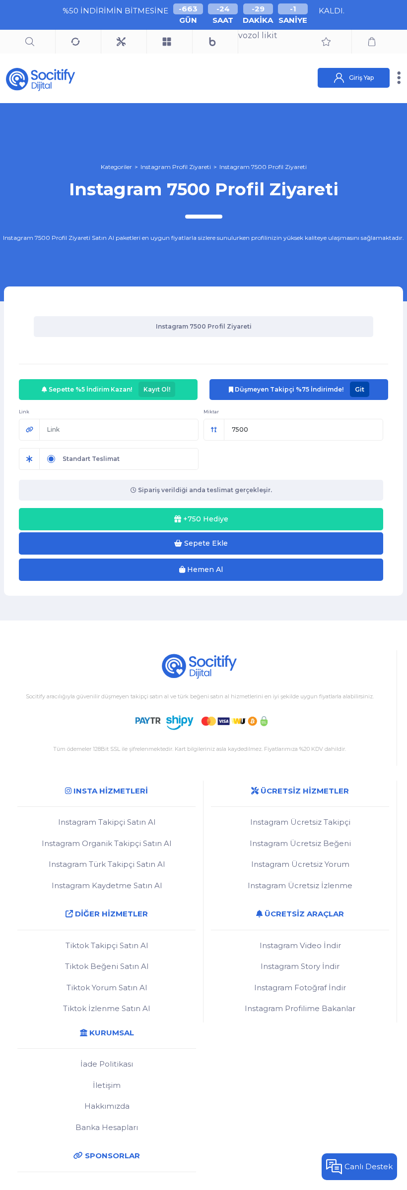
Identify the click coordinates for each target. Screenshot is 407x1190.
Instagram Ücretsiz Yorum (300, 864)
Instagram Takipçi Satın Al (106, 822)
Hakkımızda (107, 1106)
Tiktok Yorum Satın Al (107, 987)
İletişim (107, 1085)
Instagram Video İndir (300, 945)
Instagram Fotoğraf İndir (300, 987)
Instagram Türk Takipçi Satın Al (107, 864)
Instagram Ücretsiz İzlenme (300, 885)
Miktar (211, 411)
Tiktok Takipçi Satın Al (107, 945)
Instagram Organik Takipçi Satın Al (106, 843)
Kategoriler (116, 166)
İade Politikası (106, 1064)
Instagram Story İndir (300, 966)
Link (24, 411)
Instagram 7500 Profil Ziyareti (263, 166)
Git (359, 389)
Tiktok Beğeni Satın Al (106, 966)
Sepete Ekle (205, 543)
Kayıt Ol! (156, 389)
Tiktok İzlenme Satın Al (106, 1008)
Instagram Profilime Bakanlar (300, 1008)
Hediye (205, 518)
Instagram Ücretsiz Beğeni (300, 843)
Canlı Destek (368, 1166)
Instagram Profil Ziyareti (175, 166)
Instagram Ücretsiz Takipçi (300, 822)
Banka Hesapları (106, 1127)
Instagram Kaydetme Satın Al (107, 885)
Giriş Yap (361, 77)
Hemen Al (204, 569)
